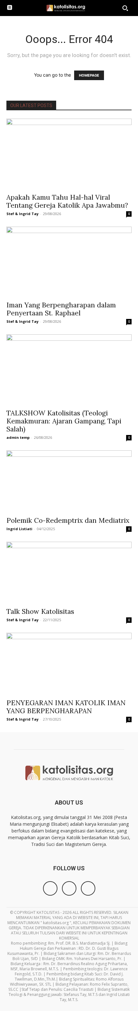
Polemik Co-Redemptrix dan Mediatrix (67, 520)
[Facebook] (50, 888)
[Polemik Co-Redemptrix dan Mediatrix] (69, 481)
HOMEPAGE (89, 75)
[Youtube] (88, 888)
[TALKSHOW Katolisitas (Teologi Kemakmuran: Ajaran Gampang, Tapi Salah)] (69, 369)
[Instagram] (69, 888)
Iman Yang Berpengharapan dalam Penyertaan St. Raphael (61, 309)
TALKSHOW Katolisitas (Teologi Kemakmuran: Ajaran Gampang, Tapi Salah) (63, 421)
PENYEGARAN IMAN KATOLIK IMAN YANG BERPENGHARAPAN (65, 706)
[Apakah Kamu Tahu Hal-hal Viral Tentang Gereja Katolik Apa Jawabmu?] (69, 154)
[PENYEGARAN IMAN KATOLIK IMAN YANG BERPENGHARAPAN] (69, 664)
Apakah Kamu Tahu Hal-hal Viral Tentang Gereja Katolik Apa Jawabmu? (67, 201)
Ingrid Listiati (19, 528)
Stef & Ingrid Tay (22, 213)
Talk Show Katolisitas (40, 611)
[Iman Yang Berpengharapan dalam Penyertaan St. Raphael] (69, 262)
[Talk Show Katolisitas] (69, 573)
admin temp (18, 437)
